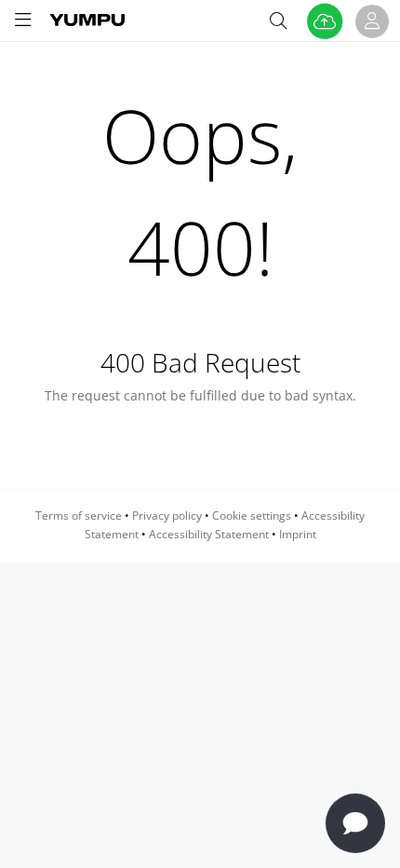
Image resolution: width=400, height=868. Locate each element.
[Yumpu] (87, 19)
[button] (23, 20)
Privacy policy (167, 515)
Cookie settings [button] (251, 515)
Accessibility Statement (209, 534)
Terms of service (78, 515)
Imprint (297, 534)
